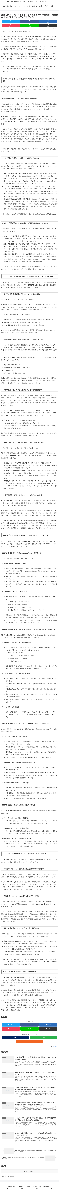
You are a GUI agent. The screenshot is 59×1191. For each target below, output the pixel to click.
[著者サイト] (15, 1037)
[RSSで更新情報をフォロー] (29, 1041)
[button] (54, 548)
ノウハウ (5, 1016)
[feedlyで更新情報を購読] (43, 1037)
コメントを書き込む (29, 1171)
